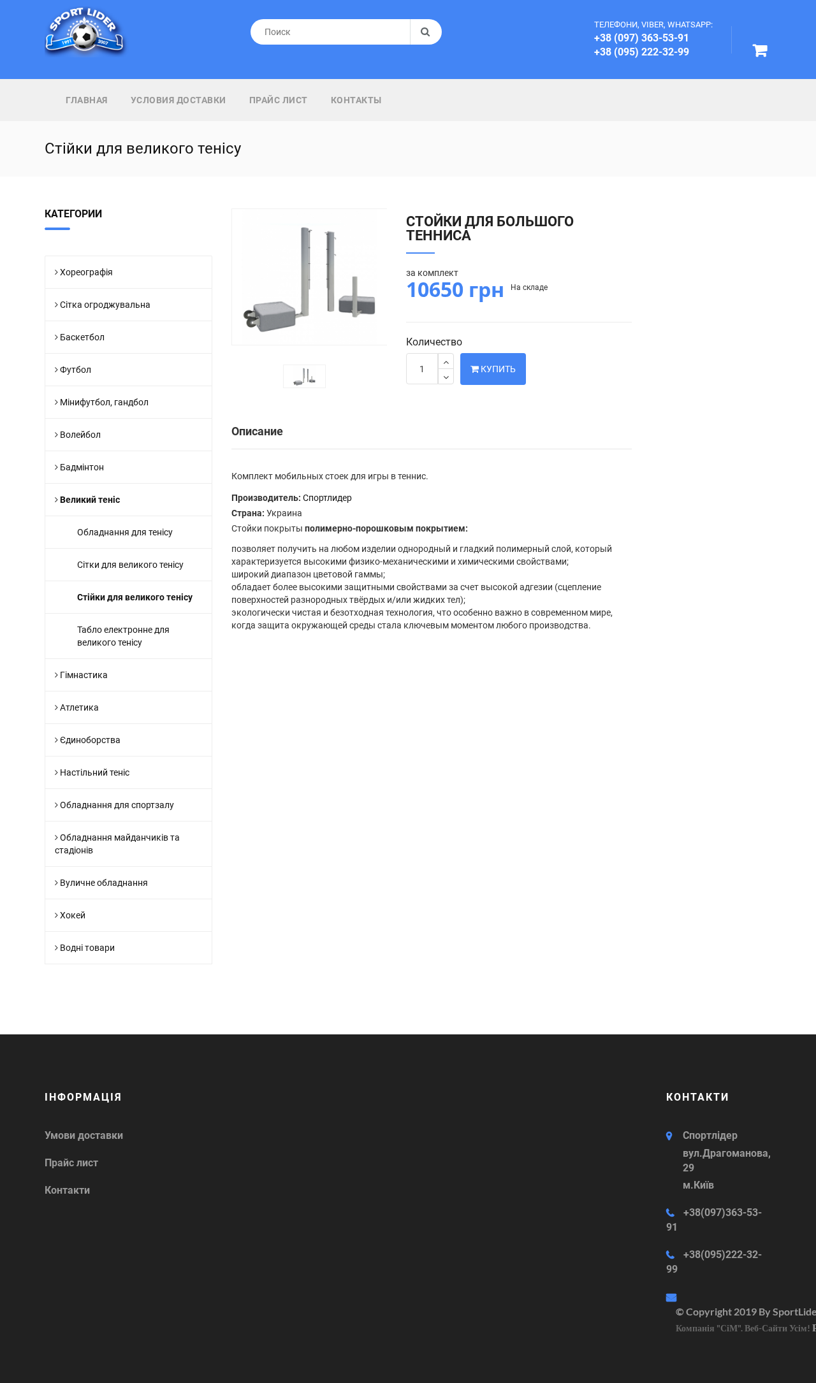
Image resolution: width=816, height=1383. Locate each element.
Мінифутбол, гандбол (104, 402)
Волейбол (80, 435)
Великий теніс (90, 500)
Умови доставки (84, 1135)
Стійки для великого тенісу (135, 597)
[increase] (446, 361)
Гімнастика (84, 675)
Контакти (67, 1190)
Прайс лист (278, 100)
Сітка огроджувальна (105, 305)
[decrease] (446, 376)
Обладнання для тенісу (125, 532)
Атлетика (79, 707)
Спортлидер (327, 498)
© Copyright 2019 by (724, 1311)
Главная (87, 100)
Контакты (356, 100)
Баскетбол (82, 337)
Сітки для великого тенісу (130, 565)
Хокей (72, 915)
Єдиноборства (90, 740)
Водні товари (87, 948)
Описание (257, 431)
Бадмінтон (82, 467)
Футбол (75, 370)
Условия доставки (178, 100)
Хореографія (86, 272)
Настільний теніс (94, 772)
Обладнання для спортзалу (117, 805)
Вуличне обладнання (104, 883)
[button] (762, 52)
